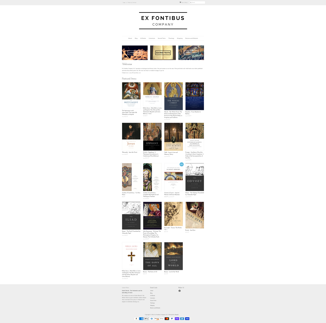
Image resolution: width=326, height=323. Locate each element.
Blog (136, 38)
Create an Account (132, 2)
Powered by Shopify (174, 314)
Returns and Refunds (191, 38)
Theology (171, 38)
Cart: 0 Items (184, 2)
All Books (143, 38)
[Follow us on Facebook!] (180, 291)
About (130, 38)
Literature (152, 38)
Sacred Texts (162, 38)
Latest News (125, 287)
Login (124, 2)
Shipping (180, 38)
